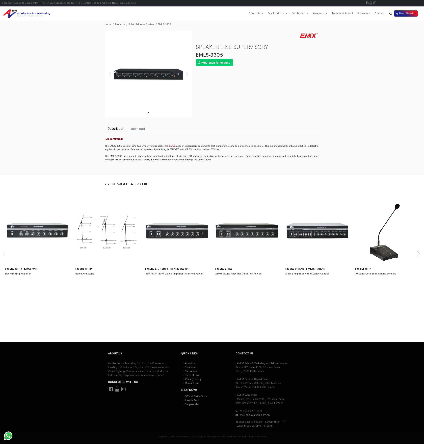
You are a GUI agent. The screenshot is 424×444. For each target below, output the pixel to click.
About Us (255, 13)
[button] (139, 355)
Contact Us (191, 383)
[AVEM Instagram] (374, 3)
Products (120, 24)
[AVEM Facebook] (367, 3)
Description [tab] (115, 129)
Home (108, 24)
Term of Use (192, 375)
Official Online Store (196, 396)
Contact (379, 13)
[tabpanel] (212, 153)
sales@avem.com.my (125, 3)
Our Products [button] (276, 13)
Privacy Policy (193, 379)
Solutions (190, 367)
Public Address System (142, 24)
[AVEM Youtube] (371, 3)
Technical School (342, 13)
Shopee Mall (192, 404)
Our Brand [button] (298, 13)
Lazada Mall (192, 400)
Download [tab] (137, 129)
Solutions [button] (318, 13)
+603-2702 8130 (102, 3)
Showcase (363, 13)
